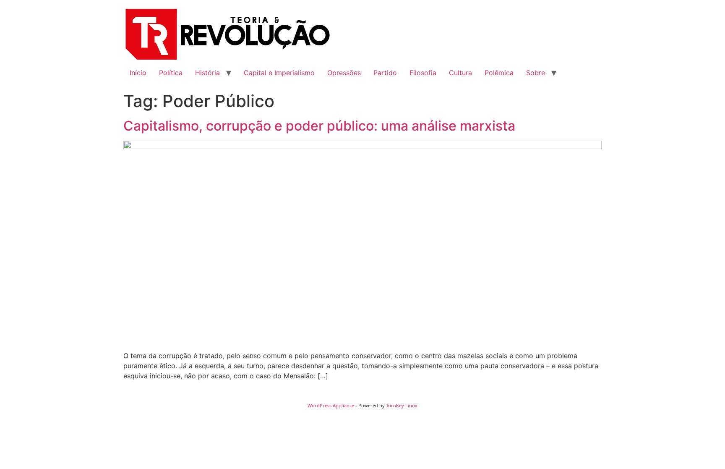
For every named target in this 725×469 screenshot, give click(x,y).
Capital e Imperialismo (279, 72)
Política (171, 72)
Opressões (344, 72)
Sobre (535, 72)
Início (138, 72)
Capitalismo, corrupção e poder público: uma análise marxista (319, 126)
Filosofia (422, 72)
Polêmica (499, 72)
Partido (385, 72)
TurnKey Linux (401, 405)
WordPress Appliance (331, 405)
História (207, 72)
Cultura (460, 72)
